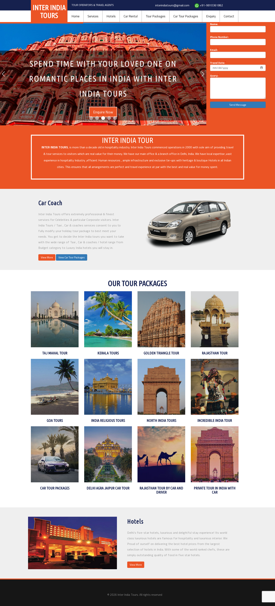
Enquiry (211, 16)
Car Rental (131, 16)
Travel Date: (218, 63)
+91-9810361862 (211, 5)
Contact (229, 16)
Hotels (111, 16)
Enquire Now (103, 99)
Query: (214, 76)
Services (93, 16)
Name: (214, 24)
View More (47, 257)
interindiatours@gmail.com (172, 5)
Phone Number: (219, 37)
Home (75, 16)
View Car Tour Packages (71, 257)
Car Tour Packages (185, 16)
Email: (214, 50)
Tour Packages (155, 16)
